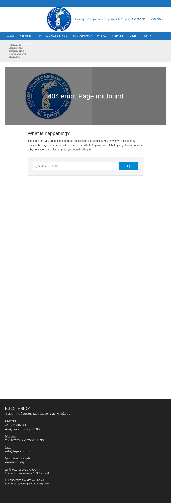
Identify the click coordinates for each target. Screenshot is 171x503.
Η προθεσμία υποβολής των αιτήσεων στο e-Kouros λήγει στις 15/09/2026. (17, 51)
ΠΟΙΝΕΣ (147, 36)
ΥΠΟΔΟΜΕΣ (118, 36)
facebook (138, 19)
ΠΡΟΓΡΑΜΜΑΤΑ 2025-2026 (52, 36)
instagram (156, 19)
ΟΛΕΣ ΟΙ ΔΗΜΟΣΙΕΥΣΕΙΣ (21, 44)
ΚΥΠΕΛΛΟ (102, 36)
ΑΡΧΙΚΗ (11, 36)
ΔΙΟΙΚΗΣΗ (25, 36)
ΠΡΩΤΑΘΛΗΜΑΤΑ (82, 36)
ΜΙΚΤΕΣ (134, 36)
